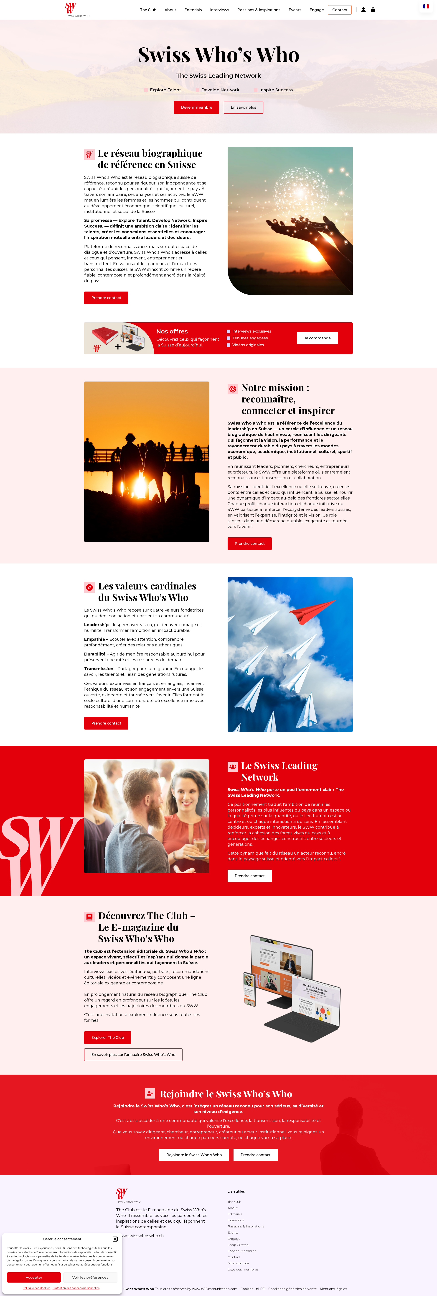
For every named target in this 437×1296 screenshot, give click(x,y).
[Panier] (373, 9)
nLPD (260, 1289)
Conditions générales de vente (292, 1289)
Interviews (219, 10)
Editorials (193, 10)
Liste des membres (243, 1269)
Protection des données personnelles (76, 1288)
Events (295, 10)
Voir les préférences (90, 1277)
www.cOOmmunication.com (215, 1289)
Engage (317, 10)
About (170, 10)
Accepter (34, 1277)
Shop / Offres (238, 1245)
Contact (339, 10)
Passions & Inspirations (258, 10)
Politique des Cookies (36, 1288)
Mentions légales (333, 1289)
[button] (115, 1239)
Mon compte (238, 1263)
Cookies (247, 1289)
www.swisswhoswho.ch (140, 1235)
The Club (148, 10)
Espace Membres (242, 1251)
